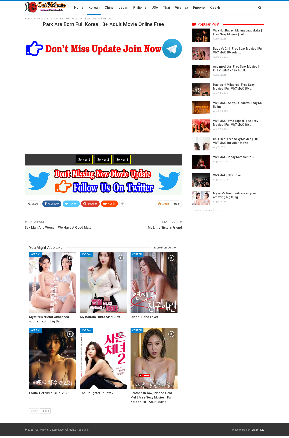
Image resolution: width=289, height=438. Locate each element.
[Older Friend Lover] (154, 282)
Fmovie (199, 7)
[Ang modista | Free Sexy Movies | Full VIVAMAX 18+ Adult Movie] (201, 71)
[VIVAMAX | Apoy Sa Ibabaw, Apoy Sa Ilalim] (201, 108)
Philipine (139, 7)
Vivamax (181, 7)
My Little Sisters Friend (165, 227)
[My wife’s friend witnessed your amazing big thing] (52, 282)
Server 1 (84, 159)
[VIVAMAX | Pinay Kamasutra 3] (201, 162)
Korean (94, 7)
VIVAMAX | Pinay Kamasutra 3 (233, 157)
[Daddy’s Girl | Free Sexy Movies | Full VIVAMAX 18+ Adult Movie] (201, 53)
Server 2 (103, 159)
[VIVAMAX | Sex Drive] (201, 180)
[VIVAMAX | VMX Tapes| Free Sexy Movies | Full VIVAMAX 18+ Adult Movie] (201, 125)
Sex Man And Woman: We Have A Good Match (59, 227)
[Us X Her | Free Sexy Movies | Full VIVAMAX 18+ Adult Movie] (201, 144)
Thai (166, 7)
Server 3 (122, 159)
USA (154, 7)
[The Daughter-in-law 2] (103, 358)
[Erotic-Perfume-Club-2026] (52, 358)
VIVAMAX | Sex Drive (227, 175)
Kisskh (215, 7)
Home (78, 7)
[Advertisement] (144, 407)
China (109, 7)
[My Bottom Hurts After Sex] (103, 282)
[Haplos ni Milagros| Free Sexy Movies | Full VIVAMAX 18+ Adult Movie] (201, 89)
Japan (123, 7)
